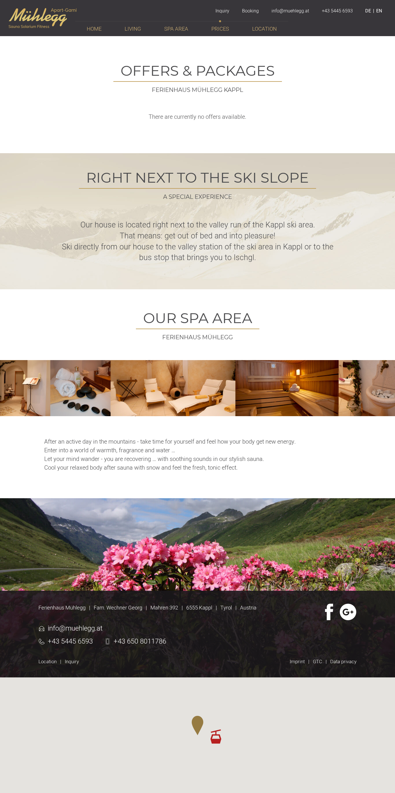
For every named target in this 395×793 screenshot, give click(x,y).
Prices (220, 29)
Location (47, 661)
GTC (317, 661)
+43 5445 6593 (70, 641)
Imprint (297, 661)
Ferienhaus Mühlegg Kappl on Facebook (328, 612)
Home (94, 29)
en (379, 11)
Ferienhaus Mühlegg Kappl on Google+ (348, 612)
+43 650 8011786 (140, 641)
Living (133, 29)
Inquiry (72, 661)
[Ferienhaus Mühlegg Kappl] (43, 25)
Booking (250, 11)
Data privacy (343, 661)
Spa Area (176, 29)
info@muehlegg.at (75, 628)
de (368, 11)
